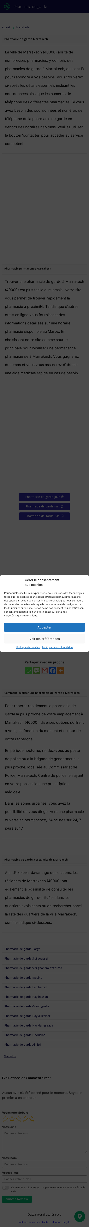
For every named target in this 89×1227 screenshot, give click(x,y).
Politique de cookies (28, 647)
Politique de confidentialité (57, 647)
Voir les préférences (44, 639)
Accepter (44, 627)
